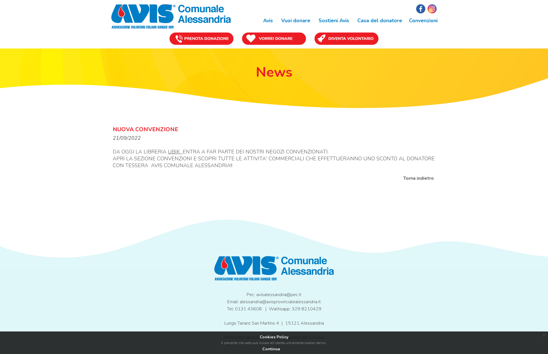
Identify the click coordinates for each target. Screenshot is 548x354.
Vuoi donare (295, 20)
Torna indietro (418, 178)
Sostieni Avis (333, 20)
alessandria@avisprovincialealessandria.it (280, 302)
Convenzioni (423, 20)
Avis (267, 20)
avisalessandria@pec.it (278, 295)
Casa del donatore (379, 20)
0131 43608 (248, 309)
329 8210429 (306, 309)
